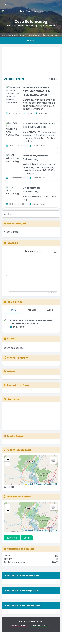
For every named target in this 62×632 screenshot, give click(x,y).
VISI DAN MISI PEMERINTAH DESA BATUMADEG (39, 125)
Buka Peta (12, 537)
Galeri (11, 371)
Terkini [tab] (12, 309)
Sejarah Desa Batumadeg (31, 189)
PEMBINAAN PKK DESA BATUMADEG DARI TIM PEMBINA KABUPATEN (36, 91)
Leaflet (30, 484)
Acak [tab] (50, 309)
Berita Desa (13, 231)
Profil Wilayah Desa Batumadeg (35, 157)
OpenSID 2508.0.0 (40, 625)
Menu (32, 40)
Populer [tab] (32, 309)
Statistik (13, 243)
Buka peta (9, 486)
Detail (27, 537)
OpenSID (54, 484)
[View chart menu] (55, 252)
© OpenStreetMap (41, 484)
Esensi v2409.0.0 (19, 625)
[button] (7, 459)
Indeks (52, 78)
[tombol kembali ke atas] (56, 626)
